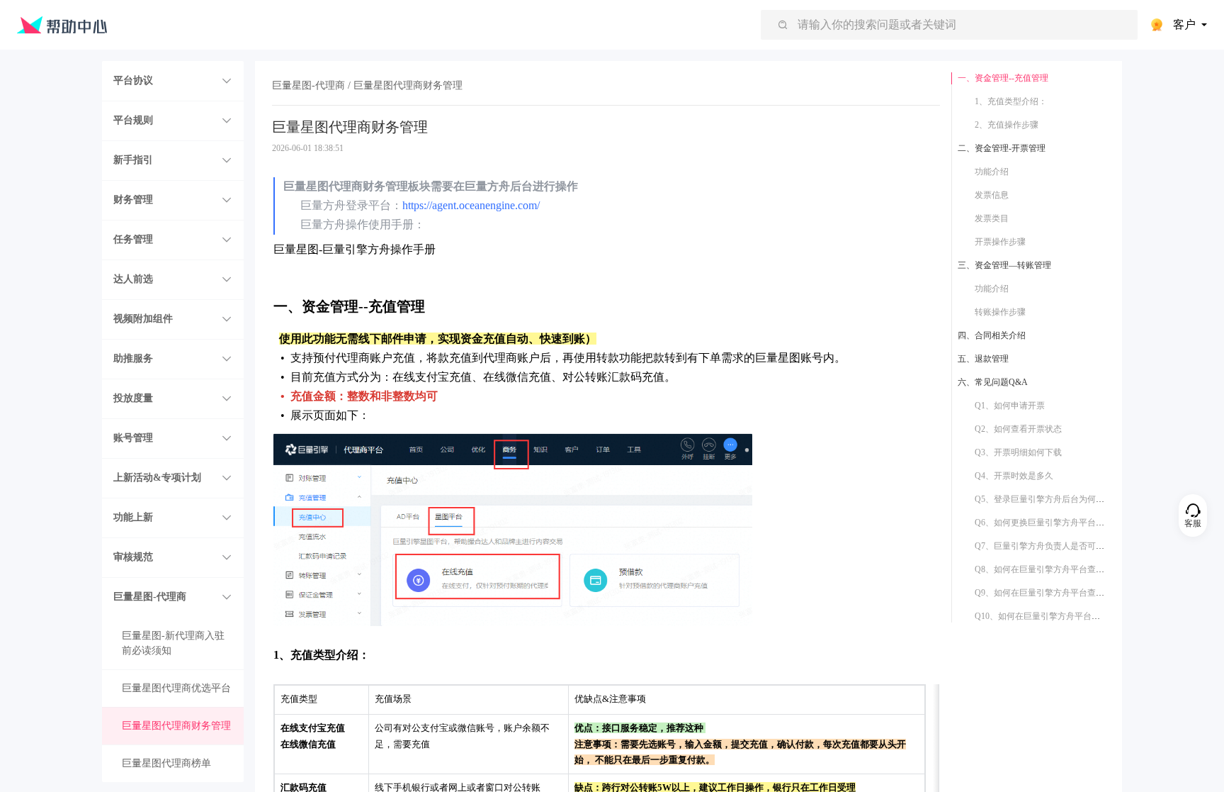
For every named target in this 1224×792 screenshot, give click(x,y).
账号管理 (133, 438)
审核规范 (133, 557)
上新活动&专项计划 (157, 477)
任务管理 (133, 239)
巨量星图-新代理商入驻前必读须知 (173, 643)
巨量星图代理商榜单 (166, 763)
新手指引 (133, 160)
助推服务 (133, 358)
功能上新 (133, 517)
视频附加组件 (143, 318)
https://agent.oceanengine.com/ (471, 205)
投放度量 (133, 398)
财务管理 (133, 199)
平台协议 (133, 80)
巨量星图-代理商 (149, 596)
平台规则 (133, 120)
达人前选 (133, 279)
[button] (173, 81)
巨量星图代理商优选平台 (176, 688)
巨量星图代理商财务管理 (176, 725)
